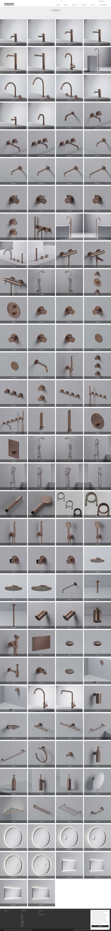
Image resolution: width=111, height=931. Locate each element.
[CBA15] (41, 810)
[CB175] (41, 254)
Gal (21, 920)
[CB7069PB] (13, 365)
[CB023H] (41, 88)
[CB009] (13, 310)
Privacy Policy (20, 929)
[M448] (97, 532)
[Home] (9, 4)
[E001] (13, 116)
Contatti (93, 4)
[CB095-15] (97, 143)
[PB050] (69, 421)
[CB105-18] (97, 116)
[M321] (69, 476)
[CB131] (13, 199)
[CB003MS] (97, 32)
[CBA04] (41, 726)
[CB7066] (97, 365)
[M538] (69, 449)
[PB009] (97, 421)
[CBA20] (97, 782)
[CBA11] (41, 782)
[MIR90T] (41, 837)
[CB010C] (97, 199)
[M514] (13, 560)
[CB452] (97, 587)
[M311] (97, 476)
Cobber (22, 921)
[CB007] (97, 282)
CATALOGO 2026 (41, 914)
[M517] (69, 560)
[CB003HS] (41, 60)
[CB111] (41, 199)
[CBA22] (13, 810)
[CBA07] (13, 754)
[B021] (13, 282)
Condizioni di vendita (27, 929)
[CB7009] (41, 393)
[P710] (97, 643)
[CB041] (69, 698)
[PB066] (41, 421)
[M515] (41, 560)
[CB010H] (69, 199)
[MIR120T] (41, 893)
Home (5, 910)
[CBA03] (69, 754)
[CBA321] (41, 643)
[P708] (69, 643)
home (58, 4)
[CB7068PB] (97, 338)
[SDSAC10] (69, 282)
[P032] (97, 671)
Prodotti (74, 4)
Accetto (100, 926)
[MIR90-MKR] (13, 865)
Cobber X (23, 922)
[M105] (13, 587)
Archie (22, 915)
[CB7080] (97, 310)
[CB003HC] (13, 60)
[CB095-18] (13, 171)
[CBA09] (97, 754)
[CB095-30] (97, 171)
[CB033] (69, 88)
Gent (22, 914)
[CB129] (13, 227)
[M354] (13, 504)
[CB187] (69, 227)
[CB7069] (69, 338)
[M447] (41, 532)
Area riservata (103, 4)
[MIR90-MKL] (69, 837)
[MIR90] (13, 837)
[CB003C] (13, 32)
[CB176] (97, 227)
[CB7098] (41, 365)
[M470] (41, 615)
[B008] (69, 254)
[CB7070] (69, 393)
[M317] (97, 449)
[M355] (41, 504)
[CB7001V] (69, 310)
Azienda (66, 4)
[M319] (41, 476)
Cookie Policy (15, 929)
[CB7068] (41, 338)
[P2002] (41, 671)
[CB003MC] (69, 32)
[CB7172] (13, 421)
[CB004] (69, 60)
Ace (22, 919)
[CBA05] (69, 726)
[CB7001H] (41, 310)
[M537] (41, 449)
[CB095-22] (41, 171)
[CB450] (69, 587)
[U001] (41, 116)
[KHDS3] (13, 643)
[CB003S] (41, 32)
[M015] (69, 504)
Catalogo (83, 4)
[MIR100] (69, 865)
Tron (22, 924)
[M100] (97, 560)
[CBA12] (69, 782)
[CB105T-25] (69, 143)
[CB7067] (13, 393)
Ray (21, 926)
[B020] (97, 254)
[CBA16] (97, 810)
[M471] (69, 615)
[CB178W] (97, 60)
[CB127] (41, 227)
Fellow (22, 923)
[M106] (41, 587)
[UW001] (69, 116)
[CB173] (13, 254)
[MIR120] (13, 893)
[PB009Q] (13, 449)
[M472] (97, 615)
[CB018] (97, 88)
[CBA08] (41, 754)
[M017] (97, 504)
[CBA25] (69, 810)
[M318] (13, 476)
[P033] (13, 698)
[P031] (69, 671)
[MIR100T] (97, 865)
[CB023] (13, 88)
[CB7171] (97, 393)
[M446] (69, 532)
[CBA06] (97, 726)
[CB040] (41, 698)
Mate (22, 925)
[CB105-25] (13, 143)
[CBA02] (13, 726)
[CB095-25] (69, 171)
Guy (22, 916)
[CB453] (13, 615)
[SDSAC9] (41, 282)
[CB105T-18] (41, 143)
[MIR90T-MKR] (41, 865)
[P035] (13, 671)
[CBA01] (97, 698)
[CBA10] (13, 782)
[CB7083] (13, 338)
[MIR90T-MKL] (97, 837)
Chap (22, 918)
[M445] (13, 532)
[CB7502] (69, 365)
